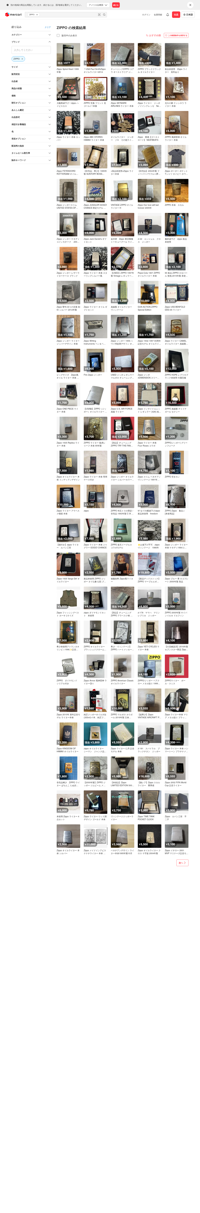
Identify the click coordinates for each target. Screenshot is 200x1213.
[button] (37, 15)
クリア (48, 27)
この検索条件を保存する (177, 35)
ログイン (146, 14)
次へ (181, 862)
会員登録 (158, 14)
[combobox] (66, 14)
